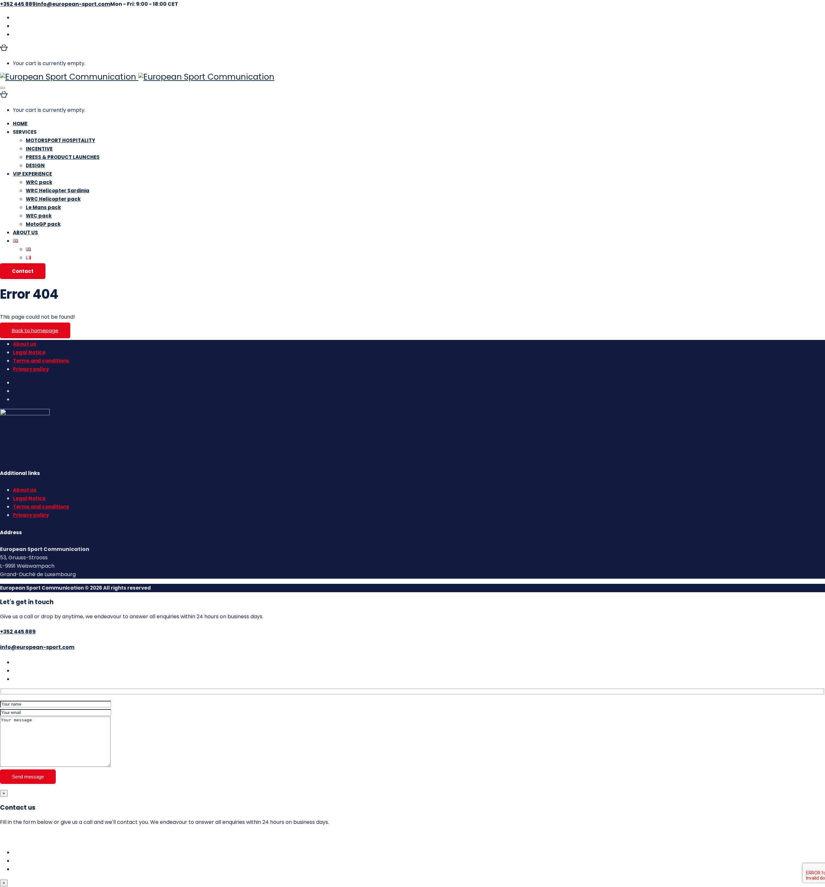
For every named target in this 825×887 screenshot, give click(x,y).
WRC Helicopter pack (53, 199)
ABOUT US (25, 232)
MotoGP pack (43, 224)
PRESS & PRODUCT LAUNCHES (63, 157)
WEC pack (39, 215)
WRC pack (39, 182)
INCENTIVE (39, 148)
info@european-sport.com (37, 647)
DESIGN (35, 165)
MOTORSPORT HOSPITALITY (60, 140)
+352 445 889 (18, 631)
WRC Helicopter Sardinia (57, 190)
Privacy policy (31, 369)
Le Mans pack (43, 207)
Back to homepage (35, 330)
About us (24, 344)
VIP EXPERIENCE (32, 173)
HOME (20, 123)
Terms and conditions (41, 360)
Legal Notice (29, 352)
